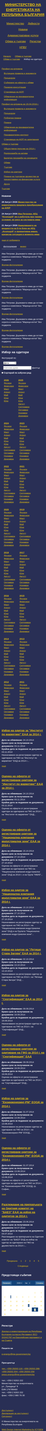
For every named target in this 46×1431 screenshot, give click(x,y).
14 (28, 1301)
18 (11, 1305)
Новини (23, 29)
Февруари (9, 386)
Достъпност (8, 1410)
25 (11, 1310)
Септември (23, 407)
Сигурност (7, 1416)
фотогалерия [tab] (10, 246)
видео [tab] (23, 246)
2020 (6, 509)
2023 (22, 423)
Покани (7, 122)
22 (35, 1305)
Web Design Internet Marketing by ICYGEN (22, 1429)
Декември (23, 416)
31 (5, 1314)
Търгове (8, 167)
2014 (6, 639)
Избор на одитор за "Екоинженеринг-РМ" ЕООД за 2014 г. (22, 1102)
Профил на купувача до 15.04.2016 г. (20, 104)
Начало (7, 56)
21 (28, 1305)
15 (35, 1301)
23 (41, 1305)
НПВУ (23, 47)
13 (23, 1301)
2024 (6, 423)
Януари (8, 383)
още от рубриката (11, 240)
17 (5, 1305)
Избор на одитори (13, 172)
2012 (6, 682)
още (4, 766)
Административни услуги (23, 35)
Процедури (9, 78)
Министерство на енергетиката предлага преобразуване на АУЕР (22, 205)
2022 (6, 466)
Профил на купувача (12, 69)
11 (11, 1301)
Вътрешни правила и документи (20, 73)
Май (6, 395)
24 (5, 1310)
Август (21, 404)
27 (23, 1310)
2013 (22, 639)
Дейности (34, 23)
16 (41, 1301)
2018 (6, 552)
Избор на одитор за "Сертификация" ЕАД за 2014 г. (22, 999)
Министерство (15, 23)
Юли (6, 401)
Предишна (12, 1261)
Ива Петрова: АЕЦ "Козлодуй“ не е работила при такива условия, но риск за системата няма (22, 217)
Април (7, 392)
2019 (22, 509)
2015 (22, 596)
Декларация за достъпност (15, 1413)
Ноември (22, 413)
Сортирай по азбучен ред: (17, 373)
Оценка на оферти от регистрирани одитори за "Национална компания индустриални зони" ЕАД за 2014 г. (21, 837)
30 (41, 1310)
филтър (36, 368)
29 (35, 1310)
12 (17, 1301)
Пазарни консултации (15, 87)
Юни (6, 398)
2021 (22, 466)
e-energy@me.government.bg (16, 1354)
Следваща (23, 1266)
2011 (22, 682)
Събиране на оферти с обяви (19, 82)
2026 (6, 380)
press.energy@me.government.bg (18, 1374)
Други (7, 184)
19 (17, 1305)
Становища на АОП (14, 92)
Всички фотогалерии (12, 265)
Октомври (23, 410)
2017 (22, 552)
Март (6, 389)
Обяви (7, 162)
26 (17, 1310)
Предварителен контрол (16, 135)
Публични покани (12, 118)
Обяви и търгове (15, 41)
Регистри (35, 41)
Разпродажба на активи (16, 153)
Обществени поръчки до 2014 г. (20, 149)
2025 (20, 380)
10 (5, 1301)
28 (28, 1310)
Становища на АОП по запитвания (21, 139)
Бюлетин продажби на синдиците (20, 158)
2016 (6, 596)
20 (23, 1305)
